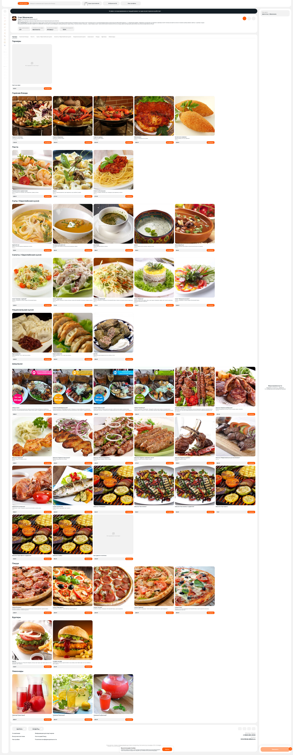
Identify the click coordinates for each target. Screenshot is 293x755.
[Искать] (79, 3)
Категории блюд (40, 736)
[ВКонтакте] (240, 728)
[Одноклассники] (249, 728)
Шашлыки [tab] (91, 36)
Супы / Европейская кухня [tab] (44, 36)
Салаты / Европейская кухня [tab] (62, 36)
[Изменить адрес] (287, 13)
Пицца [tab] (97, 36)
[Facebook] (244, 728)
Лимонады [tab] (112, 36)
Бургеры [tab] (104, 36)
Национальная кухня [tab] (79, 36)
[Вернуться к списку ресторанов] (5, 11)
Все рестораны (23, 3)
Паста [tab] (32, 36)
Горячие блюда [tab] (24, 36)
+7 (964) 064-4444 (249, 735)
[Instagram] (253, 728)
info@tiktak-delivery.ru (248, 739)
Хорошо (167, 749)
